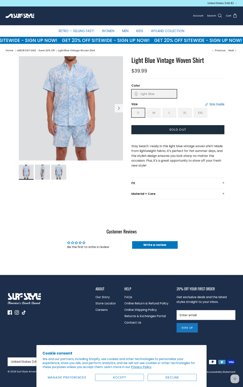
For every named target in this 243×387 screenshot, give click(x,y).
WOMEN (108, 31)
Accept (119, 377)
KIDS (139, 31)
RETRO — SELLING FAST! (76, 31)
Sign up (187, 328)
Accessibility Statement (221, 372)
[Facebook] (10, 312)
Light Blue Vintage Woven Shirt (76, 50)
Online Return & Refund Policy (146, 303)
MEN (125, 31)
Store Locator (105, 303)
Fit (133, 183)
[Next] (119, 108)
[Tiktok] (24, 312)
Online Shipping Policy (140, 310)
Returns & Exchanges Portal (145, 316)
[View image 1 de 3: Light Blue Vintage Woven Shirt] (26, 172)
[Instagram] (17, 312)
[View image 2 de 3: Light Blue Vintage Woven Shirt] (42, 172)
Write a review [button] (154, 245)
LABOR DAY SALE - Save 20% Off (36, 50)
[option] (71, 108)
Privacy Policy (141, 367)
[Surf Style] (20, 15)
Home (9, 50)
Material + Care (143, 194)
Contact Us (132, 322)
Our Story (102, 297)
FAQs (128, 297)
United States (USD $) (220, 3)
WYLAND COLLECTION (167, 31)
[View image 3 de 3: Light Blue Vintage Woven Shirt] (58, 172)
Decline (172, 377)
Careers (101, 310)
